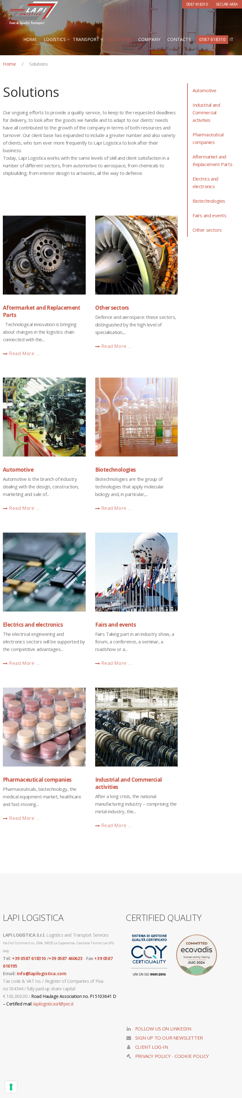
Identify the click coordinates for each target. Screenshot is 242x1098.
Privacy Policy (152, 1056)
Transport (86, 39)
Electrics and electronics (33, 624)
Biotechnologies (115, 469)
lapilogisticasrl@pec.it (53, 1004)
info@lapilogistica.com (41, 973)
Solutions (118, 39)
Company (149, 39)
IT (231, 39)
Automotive (18, 469)
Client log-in (151, 1047)
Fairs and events (115, 624)
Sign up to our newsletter (168, 1038)
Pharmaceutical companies (37, 779)
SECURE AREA (227, 4)
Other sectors (112, 307)
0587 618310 (212, 39)
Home (30, 39)
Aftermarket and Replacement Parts (41, 311)
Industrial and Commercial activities (128, 783)
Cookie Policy (192, 1056)
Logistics (54, 39)
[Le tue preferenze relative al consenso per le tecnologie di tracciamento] (11, 1087)
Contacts (179, 39)
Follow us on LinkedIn (162, 1028)
